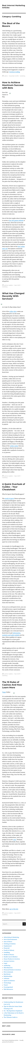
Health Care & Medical (10, 957)
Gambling (22, 76)
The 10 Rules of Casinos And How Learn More (12, 685)
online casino (14, 446)
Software (6, 978)
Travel (6, 985)
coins (14, 839)
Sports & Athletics (9, 980)
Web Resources (8, 989)
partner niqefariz (8, 285)
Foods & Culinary (9, 950)
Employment (8, 946)
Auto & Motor (8, 941)
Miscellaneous (8, 967)
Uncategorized (8, 987)
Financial (6, 948)
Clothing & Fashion (10, 944)
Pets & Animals (8, 972)
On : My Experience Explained (13, 1011)
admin (6, 76)
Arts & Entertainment (10, 939)
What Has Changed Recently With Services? (13, 296)
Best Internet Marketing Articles (10, 1040)
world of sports (9, 498)
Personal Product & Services (12, 970)
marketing (7, 965)
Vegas (4, 692)
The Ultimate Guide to (10, 1017)
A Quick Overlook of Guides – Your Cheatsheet (13, 487)
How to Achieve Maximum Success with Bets (12, 85)
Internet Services (9, 961)
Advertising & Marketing (11, 937)
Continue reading (14, 72)
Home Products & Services (12, 959)
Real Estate (7, 974)
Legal (5, 963)
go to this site (14, 909)
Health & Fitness (9, 954)
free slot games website (16, 220)
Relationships (8, 976)
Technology (7, 983)
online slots (13, 311)
